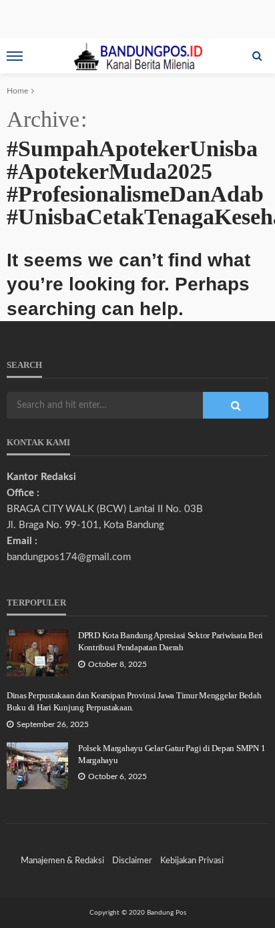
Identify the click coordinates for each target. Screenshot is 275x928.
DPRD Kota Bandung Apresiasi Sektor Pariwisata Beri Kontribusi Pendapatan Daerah (170, 641)
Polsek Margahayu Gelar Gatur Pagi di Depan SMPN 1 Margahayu (171, 754)
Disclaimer (132, 860)
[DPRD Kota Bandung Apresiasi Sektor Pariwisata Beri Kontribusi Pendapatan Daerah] (37, 653)
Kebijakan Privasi (192, 860)
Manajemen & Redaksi (62, 860)
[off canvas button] (15, 56)
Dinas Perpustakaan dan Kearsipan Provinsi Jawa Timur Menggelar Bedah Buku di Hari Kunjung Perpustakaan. (134, 701)
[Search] (257, 56)
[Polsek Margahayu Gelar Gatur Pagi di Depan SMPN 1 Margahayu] (37, 765)
